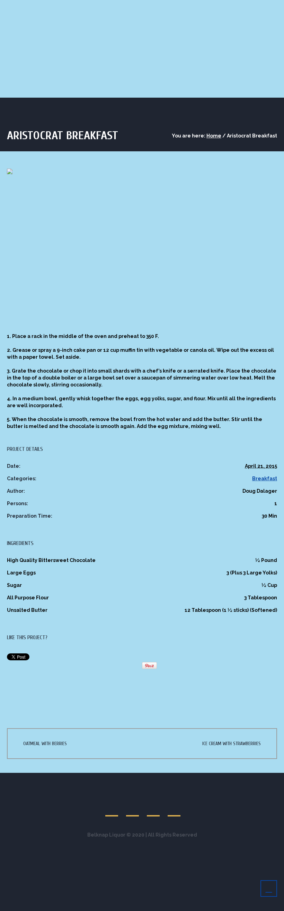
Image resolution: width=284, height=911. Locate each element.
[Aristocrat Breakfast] (142, 245)
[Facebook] (133, 809)
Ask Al (107, 68)
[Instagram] (174, 809)
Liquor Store (30, 68)
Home (213, 136)
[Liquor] (153, 809)
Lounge (72, 68)
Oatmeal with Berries (45, 744)
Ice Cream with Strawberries (231, 744)
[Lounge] (112, 809)
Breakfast (264, 478)
